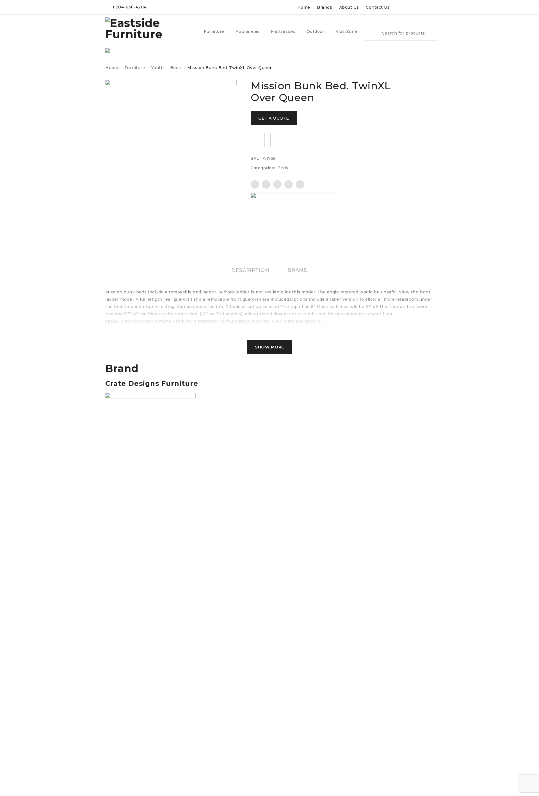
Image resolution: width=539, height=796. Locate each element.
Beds (175, 67)
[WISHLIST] (258, 140)
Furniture (135, 67)
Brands (324, 7)
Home (303, 7)
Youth (157, 67)
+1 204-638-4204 (128, 7)
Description (250, 270)
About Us (349, 7)
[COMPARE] (277, 140)
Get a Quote (273, 118)
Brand (297, 270)
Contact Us (378, 7)
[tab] (250, 270)
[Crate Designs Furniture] (296, 212)
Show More (269, 347)
